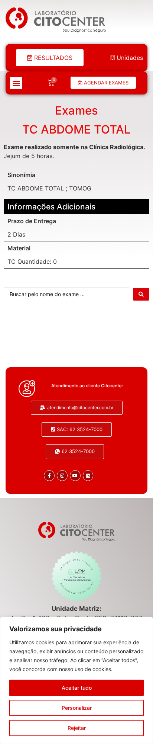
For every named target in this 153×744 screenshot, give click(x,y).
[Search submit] (141, 294)
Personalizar (77, 708)
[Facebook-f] (49, 475)
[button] (16, 83)
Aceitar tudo (77, 687)
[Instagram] (62, 475)
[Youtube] (75, 475)
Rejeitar (77, 728)
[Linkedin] (88, 475)
